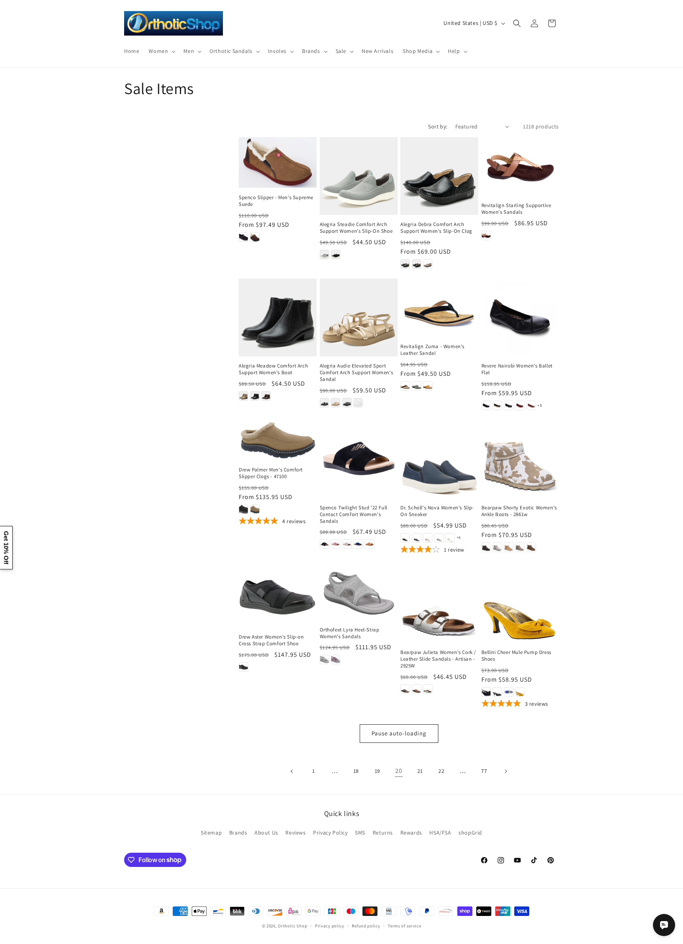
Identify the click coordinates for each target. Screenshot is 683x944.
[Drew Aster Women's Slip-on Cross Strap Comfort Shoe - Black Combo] (243, 667)
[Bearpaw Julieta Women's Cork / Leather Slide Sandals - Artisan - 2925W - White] (427, 689)
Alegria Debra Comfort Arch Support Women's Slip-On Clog (436, 227)
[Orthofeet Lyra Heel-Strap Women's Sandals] (359, 592)
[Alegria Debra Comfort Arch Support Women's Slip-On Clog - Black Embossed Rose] (405, 264)
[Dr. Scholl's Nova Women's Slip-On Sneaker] (439, 459)
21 (420, 770)
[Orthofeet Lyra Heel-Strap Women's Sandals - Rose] (335, 659)
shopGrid (470, 832)
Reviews (295, 832)
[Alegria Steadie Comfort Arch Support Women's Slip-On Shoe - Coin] (324, 254)
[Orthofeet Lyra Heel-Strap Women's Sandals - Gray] (324, 659)
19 (377, 770)
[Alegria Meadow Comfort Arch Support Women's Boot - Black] (255, 396)
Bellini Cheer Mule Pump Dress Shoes (516, 655)
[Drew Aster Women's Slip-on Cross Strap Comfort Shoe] (278, 596)
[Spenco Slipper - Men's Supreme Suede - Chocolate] (255, 237)
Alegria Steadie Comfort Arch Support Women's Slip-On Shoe (356, 227)
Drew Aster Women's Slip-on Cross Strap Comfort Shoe (271, 640)
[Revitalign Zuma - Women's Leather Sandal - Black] (405, 386)
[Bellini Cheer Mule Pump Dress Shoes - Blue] (508, 692)
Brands (238, 832)
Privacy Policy (330, 832)
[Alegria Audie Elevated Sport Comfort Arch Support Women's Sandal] (359, 317)
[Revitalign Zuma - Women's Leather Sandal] (439, 308)
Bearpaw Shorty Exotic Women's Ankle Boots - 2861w (519, 511)
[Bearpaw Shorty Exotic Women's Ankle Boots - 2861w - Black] (486, 547)
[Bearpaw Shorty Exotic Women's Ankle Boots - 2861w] (520, 459)
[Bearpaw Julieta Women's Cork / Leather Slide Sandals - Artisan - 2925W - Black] (405, 689)
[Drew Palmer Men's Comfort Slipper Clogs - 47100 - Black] (243, 509)
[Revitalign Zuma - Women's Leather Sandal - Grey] (416, 386)
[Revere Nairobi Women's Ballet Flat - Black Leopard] (497, 405)
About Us (266, 832)
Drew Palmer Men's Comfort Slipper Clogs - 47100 (271, 473)
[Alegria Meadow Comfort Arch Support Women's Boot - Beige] (243, 396)
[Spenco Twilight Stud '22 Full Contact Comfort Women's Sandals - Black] (324, 544)
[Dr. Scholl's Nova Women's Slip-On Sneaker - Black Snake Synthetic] (405, 538)
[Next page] (505, 771)
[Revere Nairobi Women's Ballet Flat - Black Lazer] (486, 405)
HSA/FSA (440, 832)
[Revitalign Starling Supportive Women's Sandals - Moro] (486, 235)
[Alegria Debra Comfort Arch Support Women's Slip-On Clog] (439, 176)
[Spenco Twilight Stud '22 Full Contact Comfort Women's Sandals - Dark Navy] (358, 544)
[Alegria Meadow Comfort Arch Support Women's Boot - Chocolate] (266, 396)
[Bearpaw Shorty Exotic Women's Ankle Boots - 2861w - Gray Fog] (497, 547)
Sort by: (437, 126)
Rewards (411, 832)
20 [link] (398, 771)
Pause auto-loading (399, 733)
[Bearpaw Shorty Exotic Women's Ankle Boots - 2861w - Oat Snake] (520, 547)
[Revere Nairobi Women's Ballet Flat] (520, 317)
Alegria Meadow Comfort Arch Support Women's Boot (273, 369)
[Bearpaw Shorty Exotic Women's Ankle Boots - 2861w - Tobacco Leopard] (531, 547)
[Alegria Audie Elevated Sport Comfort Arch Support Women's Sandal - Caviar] (324, 402)
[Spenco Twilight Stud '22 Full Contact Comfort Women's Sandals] (359, 459)
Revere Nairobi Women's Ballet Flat (517, 369)
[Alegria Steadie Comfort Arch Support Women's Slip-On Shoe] (359, 176)
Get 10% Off (6, 547)
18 (356, 770)
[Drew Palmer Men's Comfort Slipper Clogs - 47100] (278, 440)
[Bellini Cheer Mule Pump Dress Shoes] (520, 604)
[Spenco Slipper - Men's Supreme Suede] (278, 162)
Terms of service (404, 925)
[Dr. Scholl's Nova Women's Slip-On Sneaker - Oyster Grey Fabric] (427, 538)
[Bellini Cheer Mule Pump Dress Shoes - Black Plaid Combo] (497, 692)
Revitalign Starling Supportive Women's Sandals (516, 208)
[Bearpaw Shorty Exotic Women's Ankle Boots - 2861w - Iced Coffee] (508, 547)
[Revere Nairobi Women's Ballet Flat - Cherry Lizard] (520, 405)
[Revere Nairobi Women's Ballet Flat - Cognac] (531, 405)
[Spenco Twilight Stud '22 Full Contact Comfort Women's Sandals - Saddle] (369, 544)
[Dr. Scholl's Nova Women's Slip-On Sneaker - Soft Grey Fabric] (439, 538)
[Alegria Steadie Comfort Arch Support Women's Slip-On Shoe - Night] (335, 254)
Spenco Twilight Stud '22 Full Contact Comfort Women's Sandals (353, 514)
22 (441, 770)
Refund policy (366, 925)
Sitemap (211, 832)
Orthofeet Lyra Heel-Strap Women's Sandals (349, 633)
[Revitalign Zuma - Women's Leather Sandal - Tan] (427, 386)
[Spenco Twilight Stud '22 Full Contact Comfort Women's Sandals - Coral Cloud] (335, 544)
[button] (161, 51)
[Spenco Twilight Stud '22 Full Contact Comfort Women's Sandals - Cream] (347, 544)
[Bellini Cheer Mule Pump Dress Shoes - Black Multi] (486, 692)
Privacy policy (329, 925)
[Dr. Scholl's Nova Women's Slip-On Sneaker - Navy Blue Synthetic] (416, 538)
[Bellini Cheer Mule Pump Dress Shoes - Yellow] (520, 692)
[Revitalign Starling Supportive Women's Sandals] (520, 166)
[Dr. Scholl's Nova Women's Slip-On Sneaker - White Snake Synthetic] (450, 538)
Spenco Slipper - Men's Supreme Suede (276, 200)
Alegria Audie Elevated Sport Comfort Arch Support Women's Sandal (356, 372)
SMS (360, 832)
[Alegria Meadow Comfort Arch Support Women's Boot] (278, 317)
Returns (383, 832)
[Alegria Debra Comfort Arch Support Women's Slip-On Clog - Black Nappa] (416, 264)
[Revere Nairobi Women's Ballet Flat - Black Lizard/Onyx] (508, 405)
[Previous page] (292, 771)
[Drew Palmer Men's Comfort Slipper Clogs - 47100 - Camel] (255, 509)
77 (484, 770)
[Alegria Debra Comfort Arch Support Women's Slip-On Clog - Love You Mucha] (427, 264)
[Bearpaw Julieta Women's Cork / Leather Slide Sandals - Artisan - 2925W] (439, 604)
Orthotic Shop (292, 926)
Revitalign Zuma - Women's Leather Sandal (432, 349)
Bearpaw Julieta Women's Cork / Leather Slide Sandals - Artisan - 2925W (438, 659)
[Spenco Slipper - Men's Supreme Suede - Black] (243, 237)
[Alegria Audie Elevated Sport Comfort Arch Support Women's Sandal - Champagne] (335, 402)
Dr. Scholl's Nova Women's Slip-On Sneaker (437, 511)
